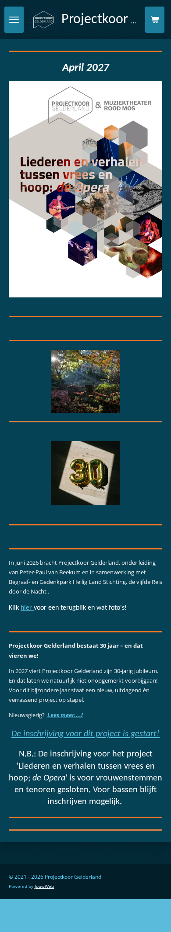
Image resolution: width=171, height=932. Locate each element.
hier (27, 607)
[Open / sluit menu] (14, 20)
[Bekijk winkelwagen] (154, 20)
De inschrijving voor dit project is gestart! (85, 734)
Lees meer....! (65, 715)
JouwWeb (44, 886)
